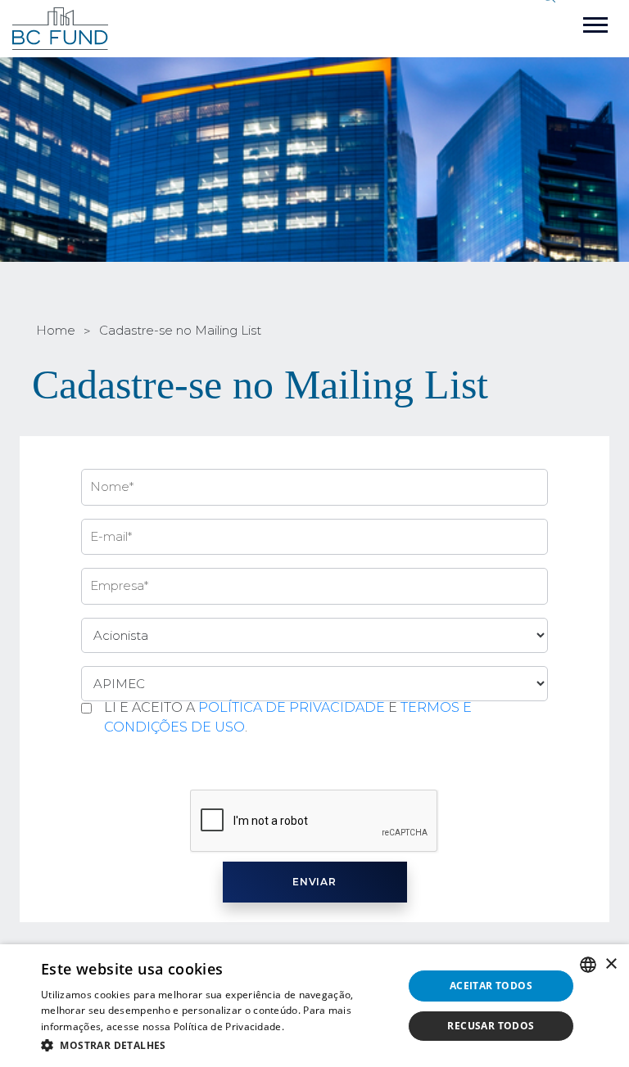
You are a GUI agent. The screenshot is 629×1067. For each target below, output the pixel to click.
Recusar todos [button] (490, 1026)
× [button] (610, 964)
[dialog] (314, 1005)
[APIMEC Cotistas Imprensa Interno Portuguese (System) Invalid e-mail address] (314, 683)
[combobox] (588, 965)
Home (55, 330)
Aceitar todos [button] (491, 986)
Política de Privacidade (291, 707)
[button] (216, 1045)
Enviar (314, 882)
